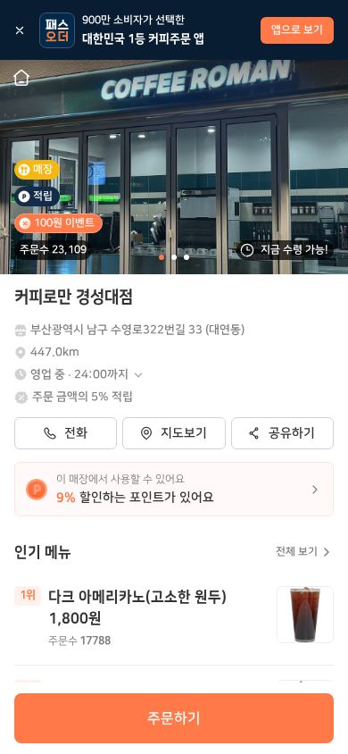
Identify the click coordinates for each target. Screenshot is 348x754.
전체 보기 (297, 551)
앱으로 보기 (297, 30)
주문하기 (174, 718)
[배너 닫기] (19, 30)
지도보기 (184, 433)
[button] (87, 374)
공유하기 (292, 433)
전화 (75, 433)
